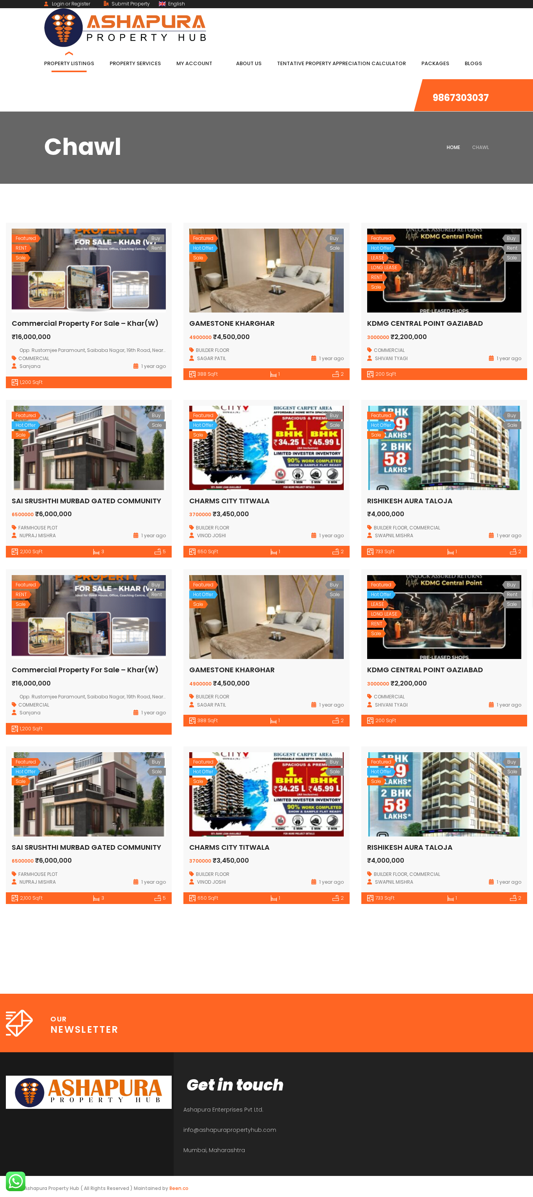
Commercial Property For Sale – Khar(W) (85, 323)
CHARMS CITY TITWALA (229, 501)
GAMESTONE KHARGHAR (232, 323)
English (176, 3)
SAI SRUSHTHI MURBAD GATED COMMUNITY (86, 501)
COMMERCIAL (33, 358)
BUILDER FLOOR (212, 350)
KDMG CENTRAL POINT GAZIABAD (425, 323)
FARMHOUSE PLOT (38, 527)
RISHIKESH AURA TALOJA (410, 501)
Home (453, 147)
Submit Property (130, 3)
